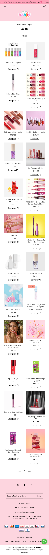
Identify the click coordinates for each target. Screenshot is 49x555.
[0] (43, 7)
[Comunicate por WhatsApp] (44, 541)
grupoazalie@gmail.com (24, 512)
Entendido (24, 553)
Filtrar (24, 36)
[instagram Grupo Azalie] (18, 485)
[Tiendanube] (24, 537)
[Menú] (5, 7)
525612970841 (24, 503)
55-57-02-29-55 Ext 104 (24, 508)
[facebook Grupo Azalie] (24, 485)
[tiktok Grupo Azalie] (31, 485)
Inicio (18, 25)
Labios (24, 25)
